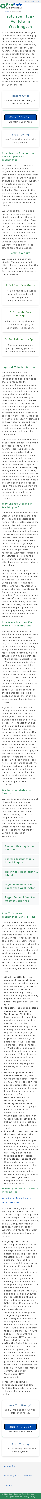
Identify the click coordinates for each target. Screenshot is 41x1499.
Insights (8, 1485)
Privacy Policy (29, 1497)
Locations (29, 1)
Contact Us (9, 1466)
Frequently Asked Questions (18, 1476)
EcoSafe (5, 11)
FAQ (37, 1)
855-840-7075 (20, 117)
